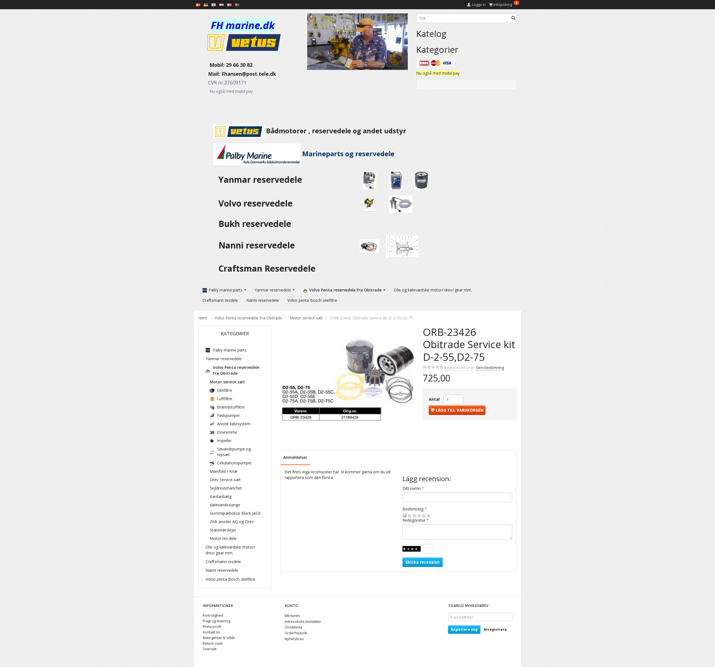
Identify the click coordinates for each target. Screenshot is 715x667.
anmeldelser (459, 367)
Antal (435, 399)
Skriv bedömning (490, 367)
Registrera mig (464, 629)
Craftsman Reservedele (267, 268)
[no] (229, 4)
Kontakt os (211, 632)
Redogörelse (413, 520)
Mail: (209, 73)
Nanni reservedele (257, 245)
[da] (198, 4)
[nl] (221, 4)
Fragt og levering (216, 621)
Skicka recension (423, 562)
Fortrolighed (213, 615)
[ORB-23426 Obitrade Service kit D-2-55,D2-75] (347, 380)
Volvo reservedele (257, 203)
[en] (214, 4)
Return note (213, 643)
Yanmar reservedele (260, 179)
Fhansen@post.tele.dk (248, 73)
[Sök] (513, 18)
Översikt (209, 649)
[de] (206, 4)
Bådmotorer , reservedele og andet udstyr (335, 130)
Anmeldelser (295, 457)
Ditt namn (411, 488)
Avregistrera (495, 629)
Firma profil (212, 626)
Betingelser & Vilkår (219, 637)
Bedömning (412, 509)
